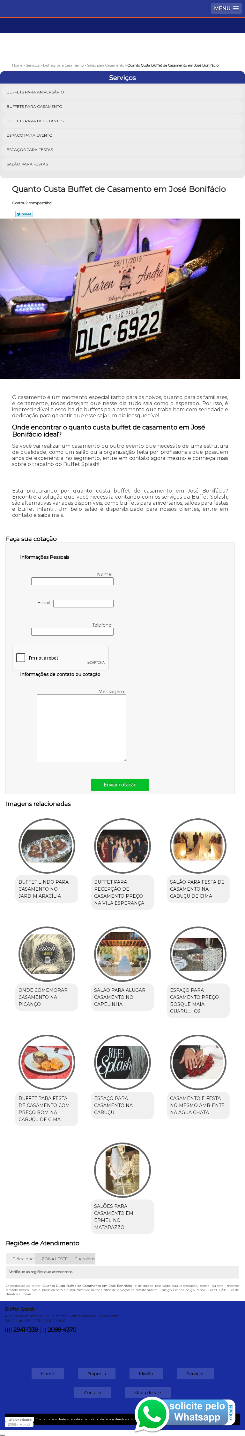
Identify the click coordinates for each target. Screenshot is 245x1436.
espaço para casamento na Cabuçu (113, 1105)
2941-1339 (25, 1329)
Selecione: (23, 1258)
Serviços (122, 78)
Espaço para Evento (30, 135)
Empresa (96, 1373)
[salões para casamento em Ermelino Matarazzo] (122, 1167)
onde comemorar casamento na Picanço (43, 997)
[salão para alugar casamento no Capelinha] (122, 951)
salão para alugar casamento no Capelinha (119, 997)
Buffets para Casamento (35, 106)
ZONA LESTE (54, 1258)
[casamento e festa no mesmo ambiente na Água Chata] (198, 1059)
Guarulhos (84, 1258)
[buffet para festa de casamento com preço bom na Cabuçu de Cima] (47, 1059)
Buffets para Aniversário (35, 92)
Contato (92, 1392)
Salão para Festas (27, 164)
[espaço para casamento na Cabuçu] (122, 1059)
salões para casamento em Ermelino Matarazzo (113, 1216)
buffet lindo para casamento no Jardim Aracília (44, 889)
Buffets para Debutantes (35, 120)
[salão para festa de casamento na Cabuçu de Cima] (198, 843)
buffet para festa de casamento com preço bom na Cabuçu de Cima (44, 1108)
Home (47, 1373)
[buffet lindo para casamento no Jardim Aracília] (47, 843)
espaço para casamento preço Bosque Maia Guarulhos (194, 1000)
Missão (146, 1373)
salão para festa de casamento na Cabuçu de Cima (197, 889)
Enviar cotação (120, 785)
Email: (45, 603)
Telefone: (103, 625)
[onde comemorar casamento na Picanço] (47, 951)
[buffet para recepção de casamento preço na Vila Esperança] (122, 843)
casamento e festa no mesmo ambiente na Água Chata (197, 1105)
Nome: (105, 574)
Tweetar (24, 214)
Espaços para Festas (30, 149)
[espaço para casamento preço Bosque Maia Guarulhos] (198, 951)
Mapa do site (147, 1392)
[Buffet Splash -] (122, 37)
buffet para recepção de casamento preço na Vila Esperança (119, 892)
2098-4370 (62, 1329)
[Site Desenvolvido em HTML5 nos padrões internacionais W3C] (19, 1424)
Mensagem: (112, 691)
